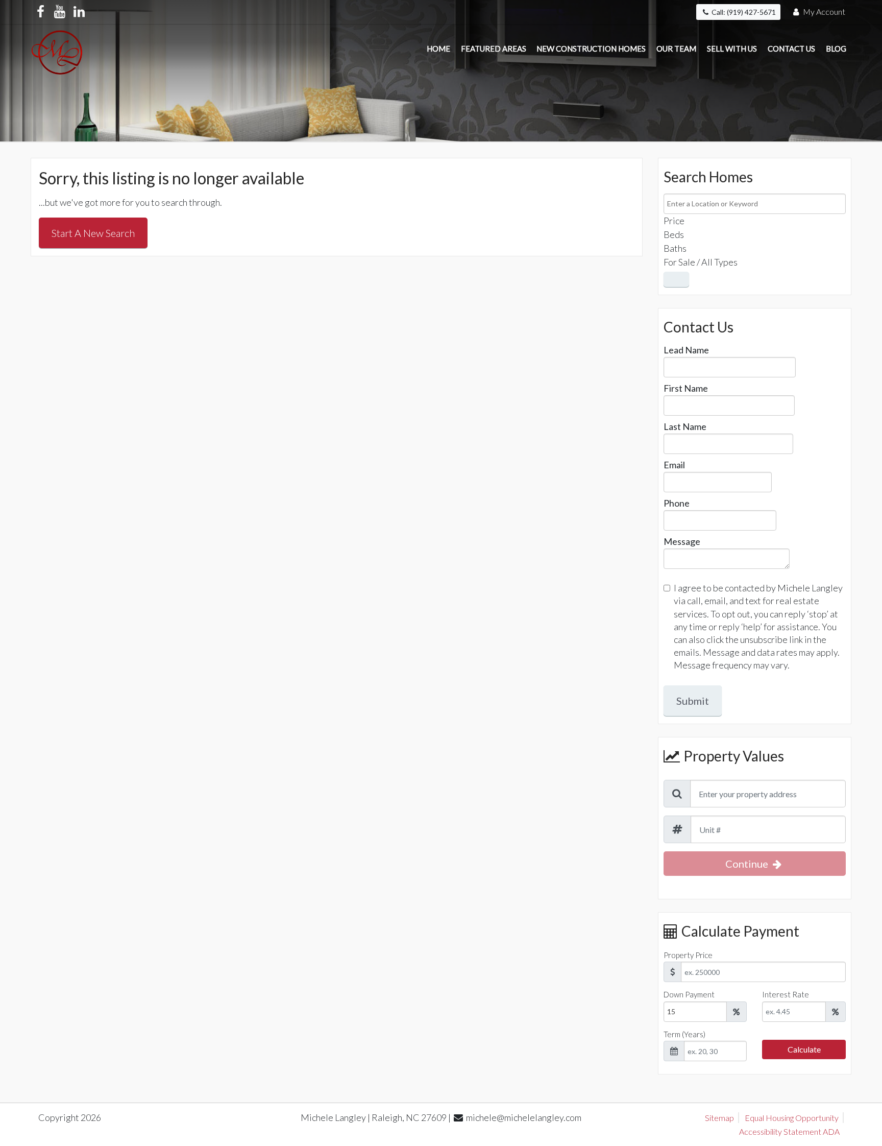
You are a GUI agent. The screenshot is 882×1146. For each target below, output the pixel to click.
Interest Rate (785, 994)
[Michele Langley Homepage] (57, 49)
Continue (747, 863)
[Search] (676, 279)
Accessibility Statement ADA (789, 1131)
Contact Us (791, 48)
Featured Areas (493, 48)
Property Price (688, 955)
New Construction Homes (591, 48)
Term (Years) (684, 1034)
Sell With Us (732, 48)
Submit (692, 701)
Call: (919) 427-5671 (743, 12)
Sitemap (719, 1118)
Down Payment (689, 994)
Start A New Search (93, 233)
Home (438, 48)
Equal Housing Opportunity (792, 1118)
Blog (836, 48)
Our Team (676, 48)
